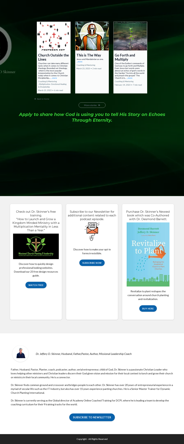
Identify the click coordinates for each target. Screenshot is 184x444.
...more (54, 78)
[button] (53, 57)
